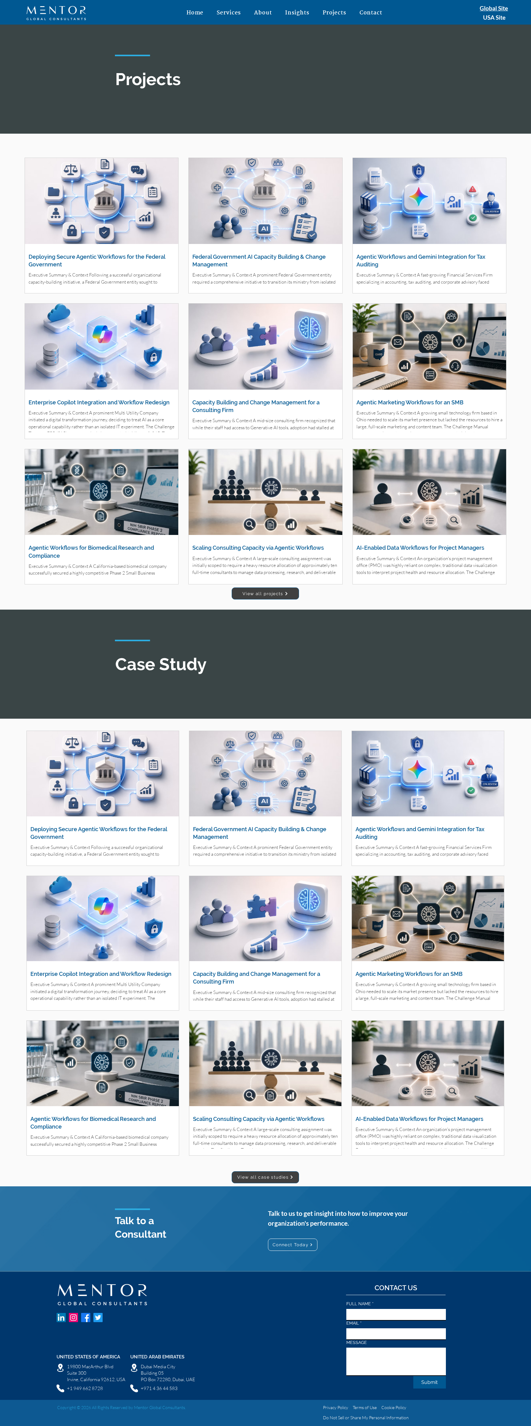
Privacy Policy (335, 1407)
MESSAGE (356, 1342)
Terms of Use (365, 1407)
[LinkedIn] (61, 1317)
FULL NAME (360, 1303)
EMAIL (354, 1323)
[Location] (60, 1368)
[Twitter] (98, 1317)
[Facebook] (85, 1317)
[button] (228, 13)
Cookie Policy (393, 1407)
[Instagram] (73, 1317)
